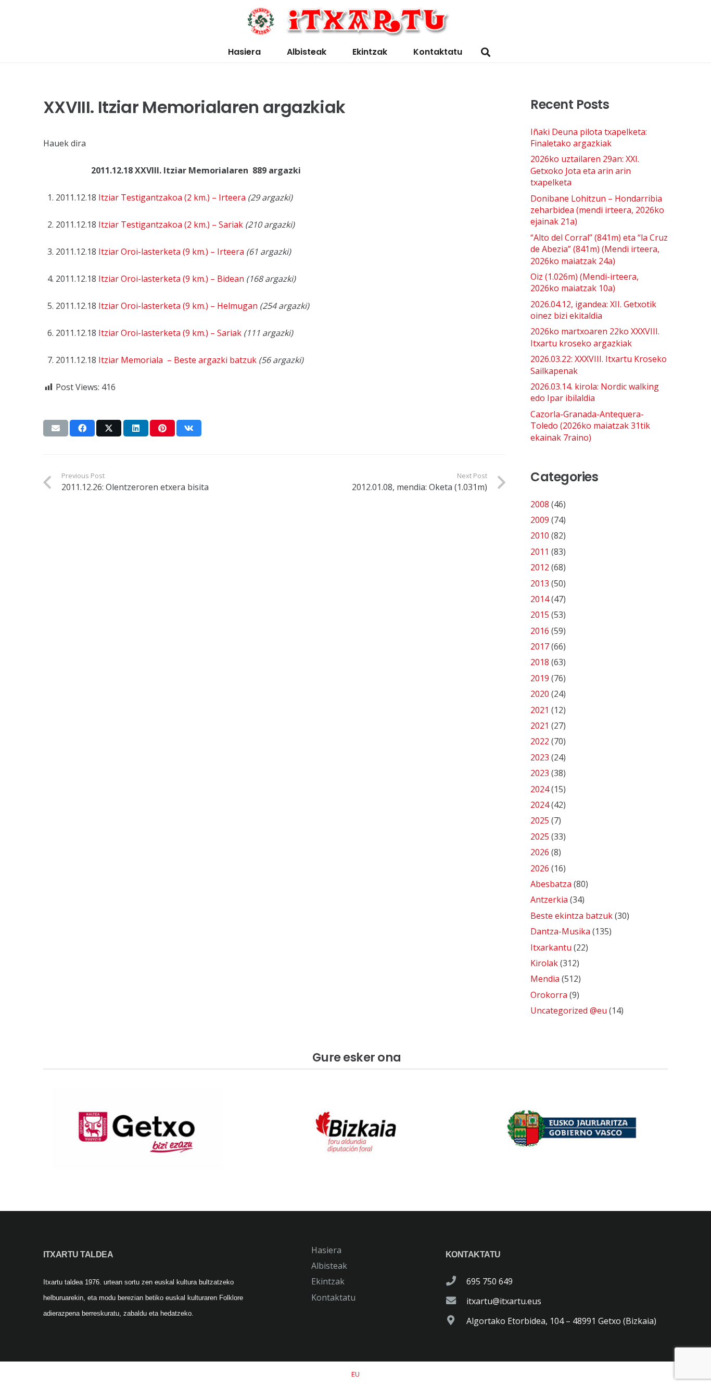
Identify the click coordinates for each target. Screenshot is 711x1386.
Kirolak (544, 963)
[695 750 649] (456, 1281)
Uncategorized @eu (568, 1010)
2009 (539, 520)
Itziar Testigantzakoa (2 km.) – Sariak (170, 224)
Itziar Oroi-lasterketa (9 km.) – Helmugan (178, 305)
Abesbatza (551, 884)
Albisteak (329, 1265)
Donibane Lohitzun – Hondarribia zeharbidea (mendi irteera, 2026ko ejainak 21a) (597, 210)
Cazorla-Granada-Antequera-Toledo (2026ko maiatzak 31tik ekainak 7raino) (590, 425)
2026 (539, 852)
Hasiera (326, 1250)
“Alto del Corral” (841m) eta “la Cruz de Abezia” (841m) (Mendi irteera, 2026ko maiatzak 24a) (599, 249)
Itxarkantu (551, 947)
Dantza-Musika (560, 931)
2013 (539, 583)
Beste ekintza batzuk (571, 915)
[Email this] (55, 428)
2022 (539, 741)
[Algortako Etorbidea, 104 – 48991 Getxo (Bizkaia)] (456, 1321)
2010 (539, 535)
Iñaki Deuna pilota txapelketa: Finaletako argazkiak (588, 137)
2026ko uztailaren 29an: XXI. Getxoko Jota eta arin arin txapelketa (584, 170)
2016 (539, 630)
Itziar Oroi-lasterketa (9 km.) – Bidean (171, 278)
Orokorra (548, 995)
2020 (539, 694)
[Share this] (82, 428)
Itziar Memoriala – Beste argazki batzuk (177, 360)
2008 (539, 504)
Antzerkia (549, 899)
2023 (539, 757)
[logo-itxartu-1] (355, 21)
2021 (539, 710)
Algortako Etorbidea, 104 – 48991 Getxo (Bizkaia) (561, 1321)
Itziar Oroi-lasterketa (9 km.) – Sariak (170, 333)
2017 (539, 646)
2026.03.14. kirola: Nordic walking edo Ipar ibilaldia (594, 392)
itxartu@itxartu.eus (503, 1301)
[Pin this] (162, 428)
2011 (539, 551)
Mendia (545, 978)
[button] (485, 52)
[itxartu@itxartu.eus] (456, 1301)
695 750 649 (489, 1281)
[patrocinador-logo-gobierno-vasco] (572, 1128)
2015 (539, 614)
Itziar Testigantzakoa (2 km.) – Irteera (172, 197)
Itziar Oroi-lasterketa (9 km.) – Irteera (171, 251)
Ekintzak (328, 1281)
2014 (539, 599)
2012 (539, 567)
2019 (539, 678)
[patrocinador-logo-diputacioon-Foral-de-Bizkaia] (355, 1128)
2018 (539, 662)
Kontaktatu (333, 1297)
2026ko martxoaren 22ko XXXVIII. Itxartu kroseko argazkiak (594, 337)
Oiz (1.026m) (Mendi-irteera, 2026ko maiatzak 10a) (584, 282)
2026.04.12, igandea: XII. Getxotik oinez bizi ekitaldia (593, 309)
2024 (539, 789)
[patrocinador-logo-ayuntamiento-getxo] (139, 1128)
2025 (539, 820)
